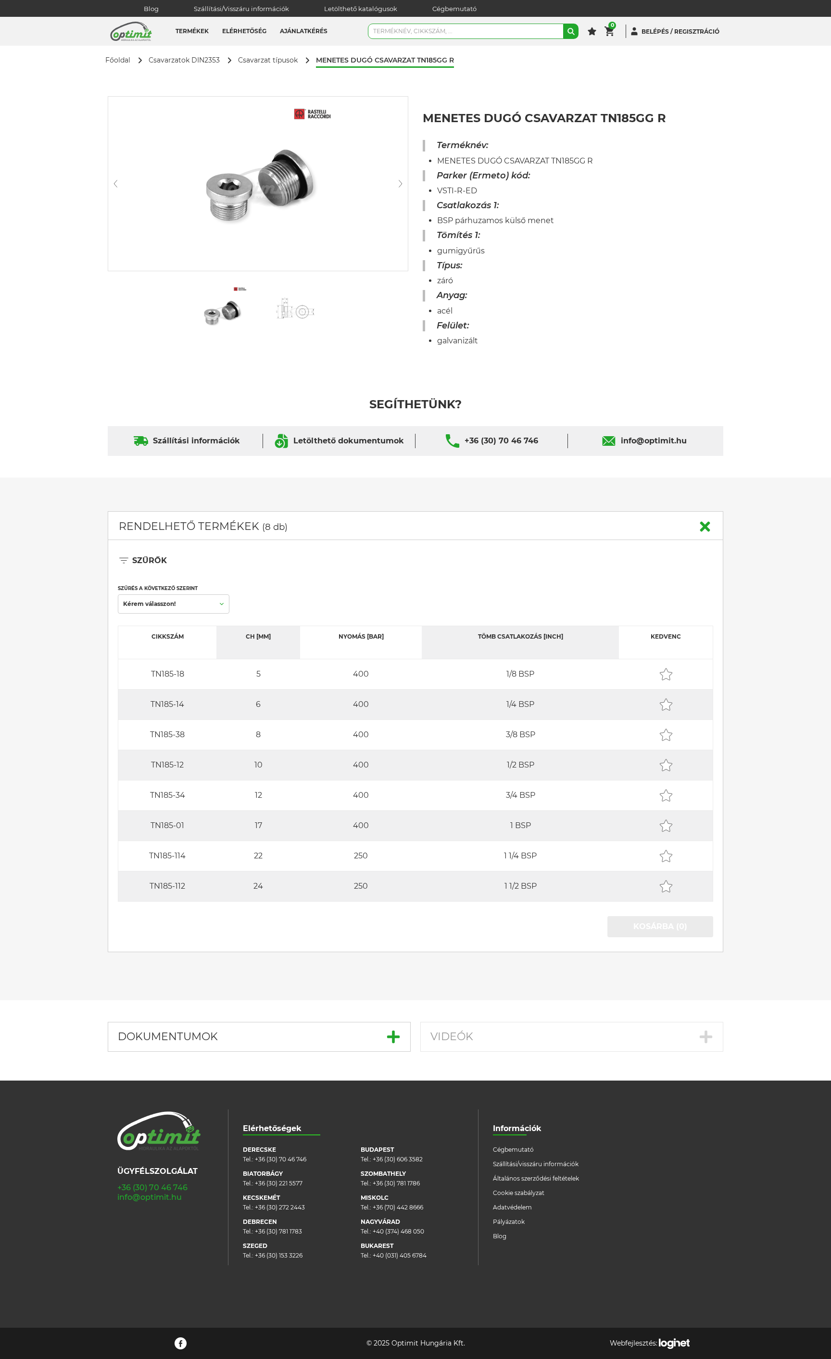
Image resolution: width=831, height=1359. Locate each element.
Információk (517, 1128)
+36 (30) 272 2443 (280, 1207)
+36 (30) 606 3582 (398, 1159)
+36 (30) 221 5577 (278, 1183)
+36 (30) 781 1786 (396, 1183)
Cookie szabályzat (518, 1192)
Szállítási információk (196, 440)
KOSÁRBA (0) (660, 926)
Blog (151, 9)
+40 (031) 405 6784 (400, 1255)
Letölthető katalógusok (360, 9)
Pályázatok (509, 1221)
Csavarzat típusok (268, 60)
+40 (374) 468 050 (398, 1231)
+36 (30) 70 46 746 (501, 440)
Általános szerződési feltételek (536, 1178)
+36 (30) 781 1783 (278, 1231)
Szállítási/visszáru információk (536, 1164)
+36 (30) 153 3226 (278, 1255)
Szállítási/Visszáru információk (241, 9)
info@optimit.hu (654, 440)
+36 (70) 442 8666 (398, 1207)
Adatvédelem (512, 1207)
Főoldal (117, 60)
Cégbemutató (454, 9)
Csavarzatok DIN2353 (184, 60)
